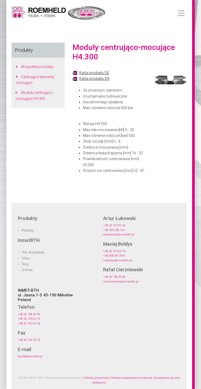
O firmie (27, 270)
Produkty (28, 230)
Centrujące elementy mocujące (35, 80)
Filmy (26, 258)
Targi (25, 264)
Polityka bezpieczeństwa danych (131, 378)
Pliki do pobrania (33, 252)
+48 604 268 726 (114, 230)
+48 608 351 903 (114, 255)
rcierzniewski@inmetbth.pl (120, 281)
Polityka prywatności (96, 378)
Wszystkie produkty (37, 67)
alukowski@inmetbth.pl (118, 234)
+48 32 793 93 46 (114, 225)
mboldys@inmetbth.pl (117, 260)
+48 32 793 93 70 (114, 251)
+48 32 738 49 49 (114, 277)
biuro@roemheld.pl (30, 356)
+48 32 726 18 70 (29, 340)
